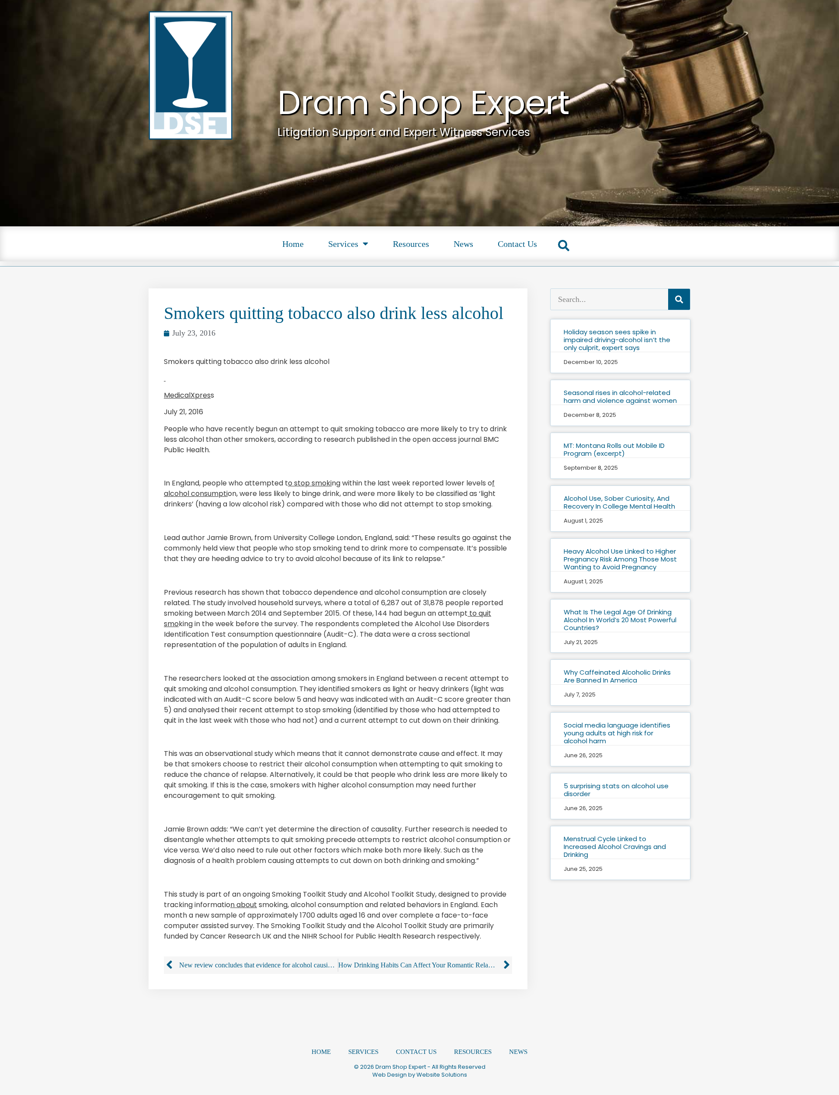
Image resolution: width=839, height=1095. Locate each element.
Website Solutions (441, 1075)
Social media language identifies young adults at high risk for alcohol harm (617, 733)
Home (293, 244)
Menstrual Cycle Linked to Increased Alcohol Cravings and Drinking (615, 846)
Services (343, 244)
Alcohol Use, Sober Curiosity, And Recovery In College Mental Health (619, 502)
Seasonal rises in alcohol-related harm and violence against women (620, 396)
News (463, 244)
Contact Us (517, 244)
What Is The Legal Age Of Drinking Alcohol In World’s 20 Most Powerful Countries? (620, 619)
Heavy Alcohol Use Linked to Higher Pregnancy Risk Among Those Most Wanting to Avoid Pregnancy (620, 559)
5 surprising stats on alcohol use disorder (616, 789)
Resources (411, 244)
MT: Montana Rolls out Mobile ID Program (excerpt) (614, 449)
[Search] (679, 299)
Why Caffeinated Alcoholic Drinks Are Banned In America (617, 676)
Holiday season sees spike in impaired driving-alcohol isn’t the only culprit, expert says (617, 339)
